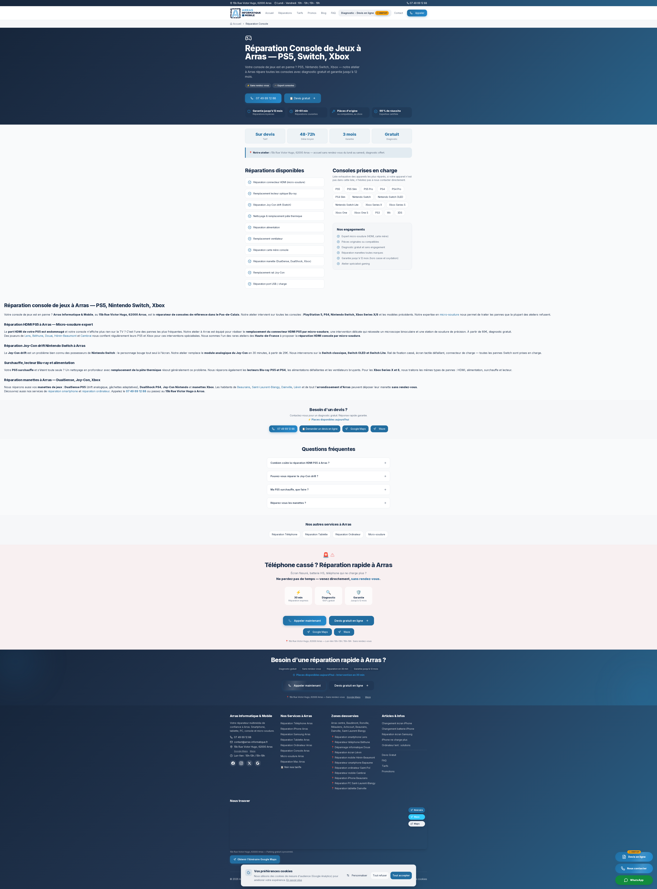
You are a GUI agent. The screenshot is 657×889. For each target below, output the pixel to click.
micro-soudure (449, 314)
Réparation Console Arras (295, 750)
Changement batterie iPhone (398, 728)
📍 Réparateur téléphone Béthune (350, 742)
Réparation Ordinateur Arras (296, 745)
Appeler (419, 12)
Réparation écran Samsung (397, 734)
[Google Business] (258, 763)
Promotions (388, 771)
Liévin (297, 387)
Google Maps (358, 428)
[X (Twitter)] (249, 763)
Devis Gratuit (389, 754)
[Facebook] (233, 763)
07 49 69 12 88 (266, 98)
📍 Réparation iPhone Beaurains (349, 778)
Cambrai (86, 335)
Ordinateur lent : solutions (396, 745)
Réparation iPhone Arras (294, 728)
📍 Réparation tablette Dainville (348, 788)
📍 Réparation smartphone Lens (349, 736)
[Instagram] (241, 763)
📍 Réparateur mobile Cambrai (348, 772)
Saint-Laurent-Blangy (266, 387)
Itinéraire (418, 810)
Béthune (37, 335)
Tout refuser (380, 875)
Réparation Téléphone (284, 534)
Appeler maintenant (307, 620)
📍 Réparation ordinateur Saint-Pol (350, 767)
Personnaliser (359, 875)
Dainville (286, 387)
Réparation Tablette (316, 534)
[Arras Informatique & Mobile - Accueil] (245, 13)
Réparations (285, 12)
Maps (417, 823)
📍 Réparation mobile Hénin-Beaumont (353, 757)
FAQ (384, 760)
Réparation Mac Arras (293, 761)
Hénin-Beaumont (65, 335)
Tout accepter (401, 875)
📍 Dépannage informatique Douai (350, 747)
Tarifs (385, 765)
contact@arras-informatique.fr (251, 741)
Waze (382, 428)
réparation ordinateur (96, 391)
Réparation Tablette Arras (295, 739)
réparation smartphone (63, 391)
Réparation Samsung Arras (295, 734)
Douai (49, 335)
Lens (27, 335)
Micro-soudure (376, 534)
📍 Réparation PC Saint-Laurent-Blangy (353, 783)
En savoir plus (294, 879)
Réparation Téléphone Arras (297, 723)
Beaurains (243, 387)
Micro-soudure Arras (292, 756)
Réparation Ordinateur (348, 534)
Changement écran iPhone (397, 723)
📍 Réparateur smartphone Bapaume (352, 762)
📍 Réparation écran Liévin (346, 752)
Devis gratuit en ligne (348, 620)
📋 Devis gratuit (300, 98)
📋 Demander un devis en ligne (320, 428)
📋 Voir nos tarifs (291, 767)
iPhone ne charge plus (394, 739)
